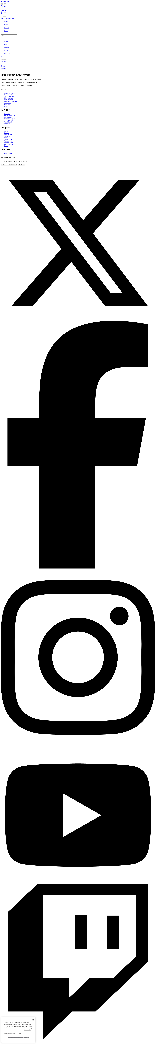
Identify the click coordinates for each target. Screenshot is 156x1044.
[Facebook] (78, 568)
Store (5, 106)
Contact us (7, 114)
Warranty (7, 123)
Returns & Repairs (9, 119)
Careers (6, 133)
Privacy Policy (8, 142)
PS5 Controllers (8, 95)
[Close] (33, 1020)
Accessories (7, 103)
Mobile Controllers (9, 93)
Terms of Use (8, 139)
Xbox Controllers (9, 96)
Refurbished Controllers (11, 101)
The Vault (7, 136)
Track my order (8, 120)
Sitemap (6, 146)
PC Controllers (8, 98)
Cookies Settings (9, 144)
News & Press (8, 134)
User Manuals (8, 122)
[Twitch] (78, 1038)
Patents (6, 138)
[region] (18, 1030)
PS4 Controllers (8, 99)
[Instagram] (78, 745)
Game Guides (8, 153)
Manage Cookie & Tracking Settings (18, 1037)
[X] (78, 320)
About (6, 131)
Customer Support (9, 115)
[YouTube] (78, 883)
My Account (7, 117)
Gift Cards (7, 104)
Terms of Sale (8, 141)
